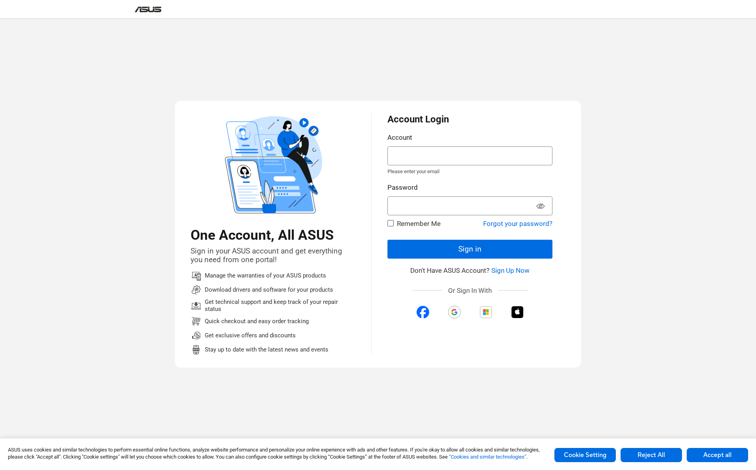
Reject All (651, 455)
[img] (422, 312)
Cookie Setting (585, 455)
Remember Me (419, 223)
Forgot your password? (517, 223)
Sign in (470, 249)
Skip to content (139, 24)
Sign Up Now (510, 270)
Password (402, 187)
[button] (540, 207)
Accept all (717, 455)
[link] (148, 9)
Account (399, 137)
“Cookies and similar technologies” (487, 457)
